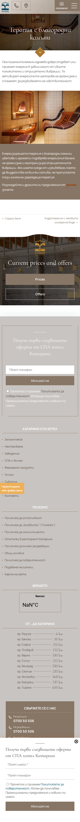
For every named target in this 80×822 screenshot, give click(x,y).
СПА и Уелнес (14, 460)
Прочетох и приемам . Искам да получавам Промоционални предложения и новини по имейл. (36, 398)
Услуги (9, 475)
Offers (40, 294)
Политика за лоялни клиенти (24, 532)
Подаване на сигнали (19, 567)
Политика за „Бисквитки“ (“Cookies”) (30, 525)
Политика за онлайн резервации (27, 546)
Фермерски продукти (19, 468)
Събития (11, 482)
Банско (40, 604)
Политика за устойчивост (23, 518)
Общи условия (14, 553)
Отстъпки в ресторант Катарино (28, 539)
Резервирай (62, 8)
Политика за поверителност (25, 560)
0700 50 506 (23, 721)
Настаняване (14, 446)
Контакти (12, 496)
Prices (40, 279)
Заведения (12, 453)
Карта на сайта (15, 574)
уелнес (71, 185)
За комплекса (13, 439)
